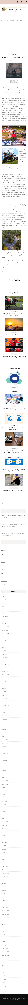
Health (2, 558)
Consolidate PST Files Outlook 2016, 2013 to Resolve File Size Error (14, 428)
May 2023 (4, 729)
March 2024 (4, 695)
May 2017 (4, 975)
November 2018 (5, 914)
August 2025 (4, 637)
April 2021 (4, 815)
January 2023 (5, 743)
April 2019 (4, 897)
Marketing (3, 585)
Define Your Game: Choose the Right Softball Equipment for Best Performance (14, 357)
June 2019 (4, 890)
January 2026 (5, 620)
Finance (3, 565)
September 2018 (5, 921)
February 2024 (5, 698)
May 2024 (4, 688)
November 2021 (5, 791)
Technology (14, 387)
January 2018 (5, 948)
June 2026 (4, 602)
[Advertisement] (14, 36)
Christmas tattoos (13, 180)
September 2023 (5, 715)
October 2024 (5, 671)
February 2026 (5, 616)
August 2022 (4, 760)
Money (13, 405)
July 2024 (4, 681)
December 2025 (5, 623)
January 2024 (5, 702)
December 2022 (5, 746)
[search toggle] (26, 2)
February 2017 (5, 986)
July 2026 (4, 599)
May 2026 (4, 606)
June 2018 (4, 931)
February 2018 (5, 945)
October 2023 (5, 712)
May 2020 (4, 852)
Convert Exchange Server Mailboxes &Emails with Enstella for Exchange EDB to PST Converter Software (14, 452)
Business (3, 550)
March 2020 (4, 859)
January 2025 (5, 661)
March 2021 (4, 818)
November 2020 (5, 832)
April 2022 (4, 774)
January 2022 (5, 784)
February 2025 (5, 657)
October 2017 (5, 958)
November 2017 (5, 955)
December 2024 (5, 664)
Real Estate (4, 581)
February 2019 (5, 904)
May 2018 (4, 934)
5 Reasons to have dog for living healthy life (14, 490)
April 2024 (4, 691)
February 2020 (5, 862)
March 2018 (4, 941)
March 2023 (4, 736)
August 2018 (4, 924)
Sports (14, 54)
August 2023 (4, 719)
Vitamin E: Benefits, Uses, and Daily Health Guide (12, 521)
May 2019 (4, 893)
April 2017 (4, 979)
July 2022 (4, 763)
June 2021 (4, 808)
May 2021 (4, 811)
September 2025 (5, 633)
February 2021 (5, 821)
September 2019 (5, 880)
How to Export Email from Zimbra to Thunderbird (14, 390)
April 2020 (4, 856)
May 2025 (4, 647)
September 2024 (5, 674)
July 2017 (4, 969)
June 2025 (4, 643)
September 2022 (5, 756)
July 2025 (4, 640)
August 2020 (4, 842)
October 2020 (5, 835)
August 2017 (4, 965)
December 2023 (5, 705)
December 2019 (5, 869)
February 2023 (5, 739)
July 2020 (4, 845)
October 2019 (5, 876)
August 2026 (4, 596)
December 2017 (5, 951)
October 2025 (5, 630)
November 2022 (5, 750)
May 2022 (4, 770)
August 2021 (4, 801)
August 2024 (4, 678)
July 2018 (4, 927)
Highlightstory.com (14, 999)
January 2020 (5, 866)
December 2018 (5, 910)
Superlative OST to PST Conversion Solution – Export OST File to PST (14, 470)
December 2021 (5, 787)
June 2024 (4, 685)
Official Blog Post (9, 60)
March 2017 (4, 982)
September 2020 (5, 839)
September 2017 (5, 962)
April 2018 (4, 938)
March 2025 (4, 654)
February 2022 (5, 780)
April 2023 (4, 732)
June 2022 (4, 767)
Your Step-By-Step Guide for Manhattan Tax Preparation (14, 409)
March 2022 (4, 777)
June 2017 (4, 972)
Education (3, 554)
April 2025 (4, 650)
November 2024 (5, 667)
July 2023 (4, 722)
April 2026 (4, 609)
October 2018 (5, 917)
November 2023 (5, 709)
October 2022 (5, 753)
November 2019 (5, 873)
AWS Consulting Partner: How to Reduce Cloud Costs (13, 530)
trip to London (20, 120)
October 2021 (5, 794)
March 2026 (4, 613)
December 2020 (5, 828)
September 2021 (5, 797)
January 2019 (5, 907)
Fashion (3, 569)
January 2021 (5, 825)
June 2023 (4, 726)
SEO (2, 573)
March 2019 (4, 900)
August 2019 (4, 883)
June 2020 (4, 849)
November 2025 (5, 626)
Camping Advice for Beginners (14, 335)
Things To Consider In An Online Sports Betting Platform (14, 314)
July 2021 (4, 804)
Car (2, 577)
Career (3, 562)
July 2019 (4, 886)
